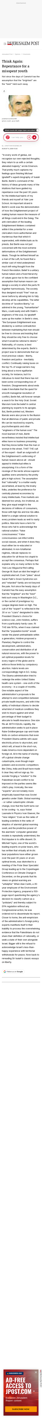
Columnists (26, 54)
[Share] (4, 91)
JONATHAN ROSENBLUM (13, 146)
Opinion (17, 54)
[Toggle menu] (5, 43)
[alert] (21, 1392)
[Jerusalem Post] (23, 43)
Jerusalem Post (7, 54)
